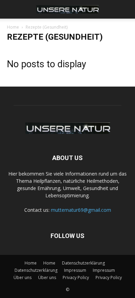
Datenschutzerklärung (83, 263)
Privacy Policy (76, 277)
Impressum (75, 270)
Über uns (23, 277)
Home (13, 27)
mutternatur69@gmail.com (81, 210)
